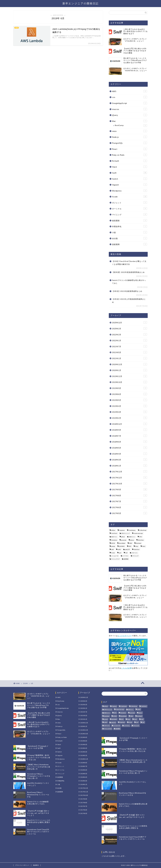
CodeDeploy (132, 530)
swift (112, 549)
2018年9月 (129, 430)
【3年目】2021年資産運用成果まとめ (127, 291)
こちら (104, 856)
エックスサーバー (125, 636)
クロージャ (134, 552)
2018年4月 (129, 454)
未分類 (129, 238)
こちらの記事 (126, 668)
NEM (130, 543)
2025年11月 (129, 323)
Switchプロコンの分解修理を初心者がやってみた (129, 281)
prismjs (113, 546)
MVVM (113, 543)
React (129, 149)
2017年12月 (129, 472)
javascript (123, 540)
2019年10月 (129, 382)
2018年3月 (129, 460)
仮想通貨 (129, 221)
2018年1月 (129, 466)
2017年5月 (129, 513)
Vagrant (129, 185)
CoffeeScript (143, 530)
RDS (130, 546)
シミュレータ (114, 556)
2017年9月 (129, 490)
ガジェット (129, 203)
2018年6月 (129, 442)
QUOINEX (122, 546)
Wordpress (129, 191)
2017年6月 (129, 507)
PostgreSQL (129, 143)
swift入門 (127, 549)
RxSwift (129, 161)
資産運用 (129, 244)
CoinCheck (114, 533)
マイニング (129, 215)
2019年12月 (129, 376)
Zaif (126, 552)
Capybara (122, 530)
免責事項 (36, 865)
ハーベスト (125, 556)
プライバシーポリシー (22, 865)
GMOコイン (132, 536)
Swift (129, 173)
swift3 (119, 549)
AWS (129, 91)
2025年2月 (129, 329)
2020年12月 (129, 364)
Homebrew (114, 540)
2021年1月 (129, 358)
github (123, 536)
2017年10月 (129, 484)
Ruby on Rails (129, 155)
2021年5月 (129, 352)
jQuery (129, 115)
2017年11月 (129, 478)
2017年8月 (129, 496)
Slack (129, 167)
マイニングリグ (115, 559)
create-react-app (138, 533)
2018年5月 (129, 448)
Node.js (129, 137)
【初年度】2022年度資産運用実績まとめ (128, 272)
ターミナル (129, 209)
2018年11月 (129, 424)
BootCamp (130, 125)
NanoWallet (122, 543)
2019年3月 (129, 412)
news (129, 131)
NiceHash (138, 543)
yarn (120, 552)
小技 (129, 232)
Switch (129, 179)
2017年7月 (129, 501)
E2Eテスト (114, 536)
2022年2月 (129, 335)
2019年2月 (129, 418)
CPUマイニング (125, 533)
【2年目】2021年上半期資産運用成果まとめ (129, 300)
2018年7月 (129, 436)
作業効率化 (129, 226)
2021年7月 (129, 347)
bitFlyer (113, 530)
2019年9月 (129, 388)
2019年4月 (129, 406)
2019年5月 (129, 400)
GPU (140, 536)
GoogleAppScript (129, 103)
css (129, 97)
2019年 (25, 683)
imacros (129, 109)
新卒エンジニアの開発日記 (80, 3)
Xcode (129, 197)
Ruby (136, 546)
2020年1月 (129, 370)
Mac (129, 121)
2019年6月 (129, 394)
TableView (136, 549)
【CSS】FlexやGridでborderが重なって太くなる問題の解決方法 (129, 262)
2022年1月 (129, 341)
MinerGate (141, 540)
